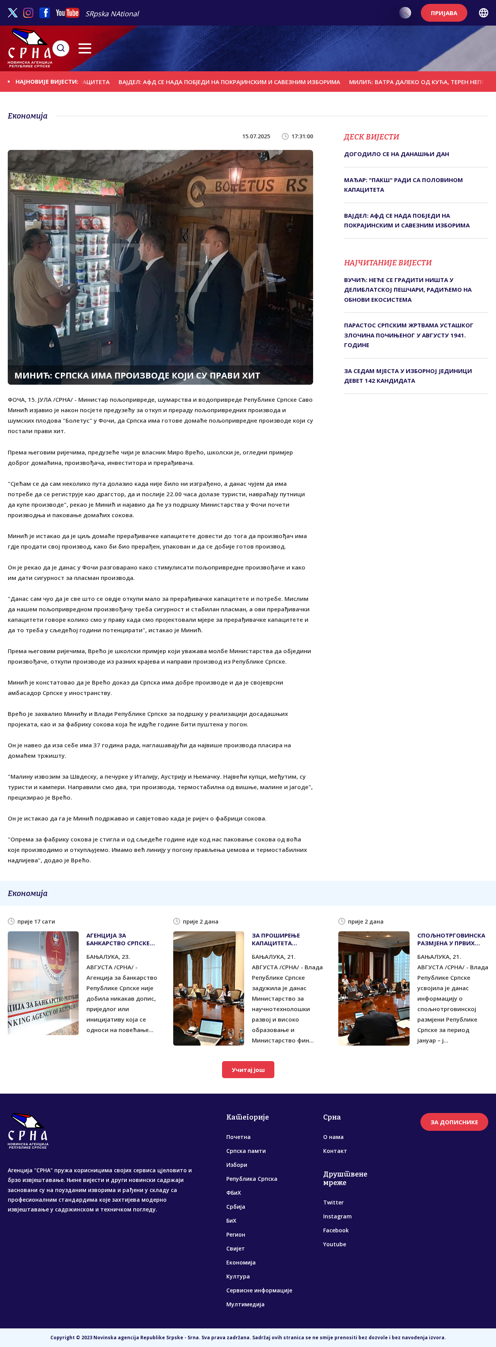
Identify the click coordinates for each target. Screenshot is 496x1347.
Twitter (333, 1202)
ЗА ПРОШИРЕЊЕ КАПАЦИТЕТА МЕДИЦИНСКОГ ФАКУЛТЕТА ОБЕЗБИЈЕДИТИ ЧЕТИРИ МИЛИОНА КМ (286, 939)
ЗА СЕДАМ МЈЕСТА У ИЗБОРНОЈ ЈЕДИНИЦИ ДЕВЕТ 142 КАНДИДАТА (408, 376)
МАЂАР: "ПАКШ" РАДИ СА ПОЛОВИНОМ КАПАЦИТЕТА (403, 185)
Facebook (336, 1230)
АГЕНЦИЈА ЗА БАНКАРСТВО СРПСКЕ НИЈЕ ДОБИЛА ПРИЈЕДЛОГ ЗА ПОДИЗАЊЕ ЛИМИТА (118, 939)
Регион (235, 1234)
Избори (236, 1164)
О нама (333, 1137)
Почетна (238, 1137)
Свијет (235, 1248)
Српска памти (246, 1150)
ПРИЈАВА (444, 13)
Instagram (337, 1216)
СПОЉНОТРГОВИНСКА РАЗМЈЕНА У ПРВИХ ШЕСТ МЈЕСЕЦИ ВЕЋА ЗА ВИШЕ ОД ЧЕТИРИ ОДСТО (451, 939)
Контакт (335, 1150)
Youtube (334, 1244)
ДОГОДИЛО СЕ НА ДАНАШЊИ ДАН (396, 154)
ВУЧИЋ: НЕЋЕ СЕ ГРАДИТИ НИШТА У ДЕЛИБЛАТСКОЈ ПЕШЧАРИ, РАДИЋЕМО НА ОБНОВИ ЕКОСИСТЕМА (408, 289)
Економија (241, 1262)
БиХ (231, 1220)
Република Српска (251, 1178)
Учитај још (248, 1069)
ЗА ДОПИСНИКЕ (454, 1122)
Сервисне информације (259, 1290)
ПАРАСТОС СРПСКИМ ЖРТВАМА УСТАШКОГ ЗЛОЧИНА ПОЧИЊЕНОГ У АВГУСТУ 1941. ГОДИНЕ (409, 335)
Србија (235, 1206)
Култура (238, 1276)
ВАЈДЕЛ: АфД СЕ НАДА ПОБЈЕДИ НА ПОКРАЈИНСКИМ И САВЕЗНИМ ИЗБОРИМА (195, 81)
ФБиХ (233, 1192)
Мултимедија (245, 1304)
